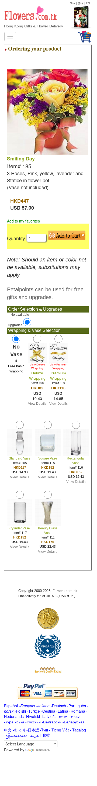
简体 (72, 3)
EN (88, 3)
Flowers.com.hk (65, 591)
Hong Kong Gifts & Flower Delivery (33, 26)
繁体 (80, 3)
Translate (42, 749)
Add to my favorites (23, 221)
